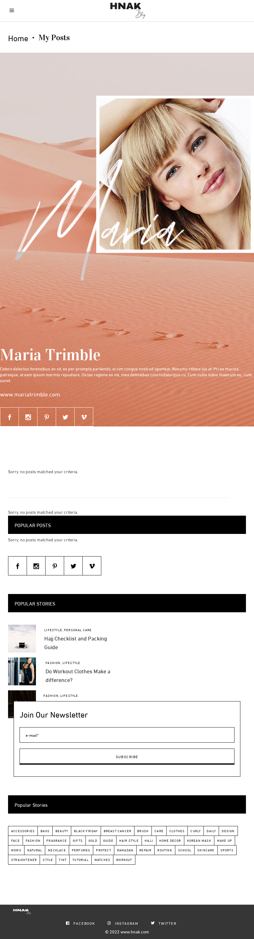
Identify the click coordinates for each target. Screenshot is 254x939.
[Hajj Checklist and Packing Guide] (22, 639)
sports (227, 850)
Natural (34, 850)
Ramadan (125, 850)
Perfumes (81, 850)
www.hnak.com (134, 931)
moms (16, 850)
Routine (164, 850)
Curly (195, 830)
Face (15, 840)
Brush (143, 830)
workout (124, 859)
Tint (63, 859)
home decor (170, 840)
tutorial (80, 859)
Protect (103, 850)
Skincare (206, 850)
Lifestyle (53, 629)
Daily (211, 830)
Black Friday (86, 830)
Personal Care (78, 629)
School (184, 850)
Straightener (24, 859)
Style (48, 859)
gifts (78, 840)
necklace (57, 850)
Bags (45, 830)
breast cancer (118, 830)
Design (228, 830)
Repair (145, 850)
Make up (224, 840)
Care (159, 830)
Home (18, 37)
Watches (102, 859)
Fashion (53, 662)
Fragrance (56, 840)
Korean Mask (199, 840)
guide (108, 840)
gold (93, 840)
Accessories (23, 830)
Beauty (61, 830)
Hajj (149, 840)
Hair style (129, 840)
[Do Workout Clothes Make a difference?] (22, 671)
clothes (177, 830)
